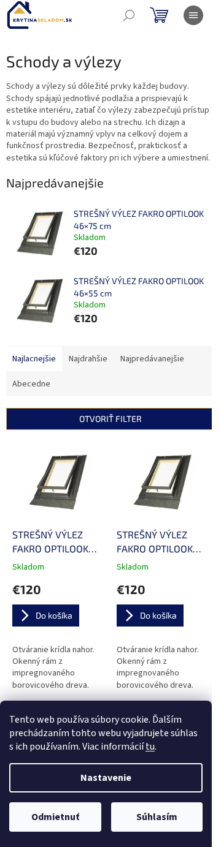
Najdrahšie (88, 359)
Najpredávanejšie (152, 359)
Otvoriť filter (110, 418)
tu (150, 746)
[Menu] (193, 15)
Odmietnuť (55, 817)
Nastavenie (105, 778)
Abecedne (31, 384)
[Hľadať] (129, 15)
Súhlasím (156, 817)
